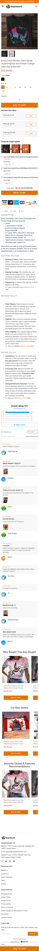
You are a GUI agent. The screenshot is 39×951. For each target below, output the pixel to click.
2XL (20, 87)
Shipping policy (6, 894)
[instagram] (10, 861)
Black (7, 76)
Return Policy (5, 897)
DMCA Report (15, 942)
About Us (4, 870)
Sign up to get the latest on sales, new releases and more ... (19, 928)
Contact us (5, 874)
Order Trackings (6, 877)
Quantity (4, 96)
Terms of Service (7, 907)
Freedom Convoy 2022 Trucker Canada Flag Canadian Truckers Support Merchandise (14, 743)
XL (15, 87)
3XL (25, 87)
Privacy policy (6, 904)
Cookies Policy (6, 917)
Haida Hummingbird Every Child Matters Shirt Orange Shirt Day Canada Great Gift (13, 687)
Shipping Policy (28, 287)
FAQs (3, 880)
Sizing (3, 884)
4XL (31, 87)
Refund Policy (22, 398)
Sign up (33, 934)
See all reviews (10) (19, 408)
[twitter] (6, 861)
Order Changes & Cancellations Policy (14, 911)
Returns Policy (25, 346)
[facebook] (2, 861)
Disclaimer (5, 914)
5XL (3, 91)
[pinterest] (14, 861)
